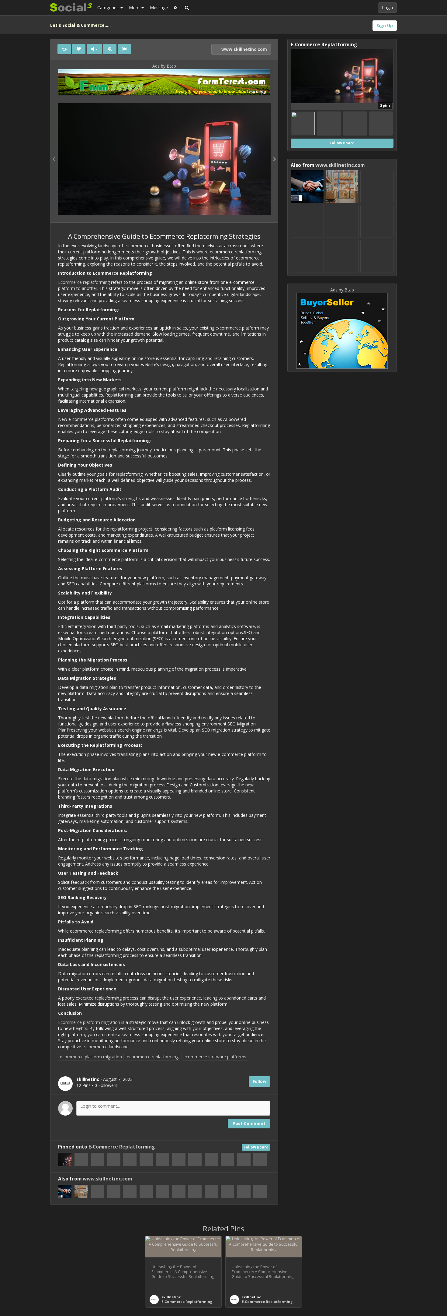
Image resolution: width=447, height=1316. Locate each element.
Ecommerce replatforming (84, 282)
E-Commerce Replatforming (121, 1147)
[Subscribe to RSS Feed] (175, 7)
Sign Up (384, 25)
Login (387, 7)
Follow (259, 1081)
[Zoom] (109, 49)
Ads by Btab (164, 66)
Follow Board (256, 1147)
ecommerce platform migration (91, 1057)
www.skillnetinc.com (243, 49)
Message (159, 7)
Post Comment (249, 1123)
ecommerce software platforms (214, 1057)
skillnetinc (171, 1297)
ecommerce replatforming (152, 1057)
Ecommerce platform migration (89, 1022)
